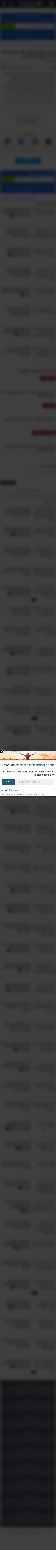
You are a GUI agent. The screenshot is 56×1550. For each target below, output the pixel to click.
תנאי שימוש (20, 794)
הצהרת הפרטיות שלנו (8, 794)
